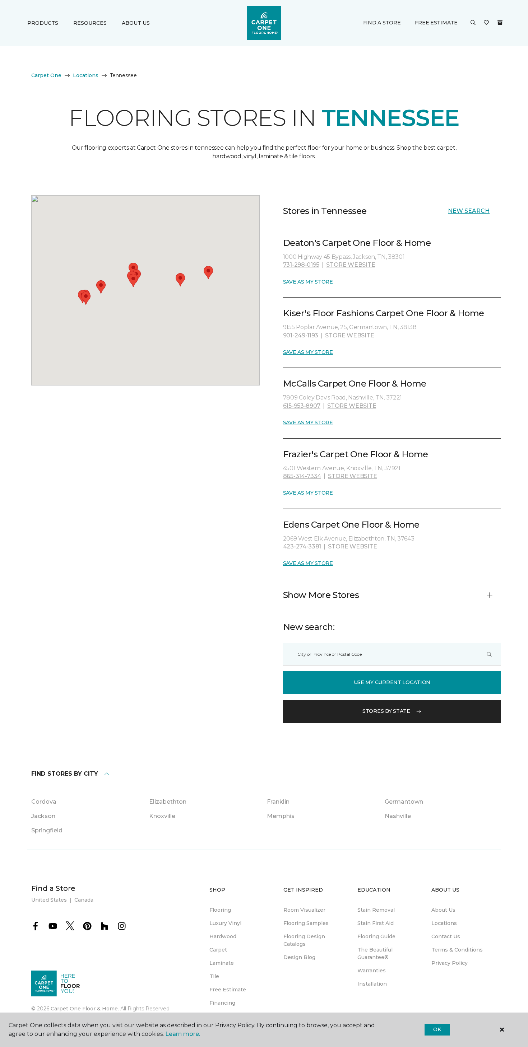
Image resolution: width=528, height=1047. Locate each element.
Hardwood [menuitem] (222, 936)
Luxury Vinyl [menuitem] (225, 923)
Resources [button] (90, 23)
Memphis (281, 816)
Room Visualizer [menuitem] (304, 910)
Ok (437, 1029)
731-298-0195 (301, 264)
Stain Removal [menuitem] (376, 910)
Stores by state (386, 711)
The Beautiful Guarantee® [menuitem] (375, 953)
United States (49, 900)
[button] (473, 23)
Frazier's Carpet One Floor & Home (355, 454)
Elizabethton (167, 801)
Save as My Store (308, 282)
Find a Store (382, 22)
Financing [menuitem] (222, 1003)
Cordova (43, 801)
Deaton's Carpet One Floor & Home (357, 243)
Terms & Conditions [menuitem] (457, 949)
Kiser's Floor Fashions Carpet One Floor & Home (383, 313)
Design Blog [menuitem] (299, 957)
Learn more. (182, 1033)
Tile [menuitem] (214, 976)
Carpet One (46, 75)
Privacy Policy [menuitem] (449, 963)
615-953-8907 (301, 405)
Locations (85, 75)
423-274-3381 (302, 546)
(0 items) (499, 22)
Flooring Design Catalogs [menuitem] (304, 940)
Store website (350, 264)
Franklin (278, 801)
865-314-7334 (302, 476)
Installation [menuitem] (372, 984)
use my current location (392, 682)
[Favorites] (486, 23)
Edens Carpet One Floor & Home (351, 524)
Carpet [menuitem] (218, 949)
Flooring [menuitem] (220, 910)
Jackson (43, 816)
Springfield (46, 830)
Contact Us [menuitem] (445, 936)
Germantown (404, 801)
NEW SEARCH (469, 210)
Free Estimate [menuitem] (227, 989)
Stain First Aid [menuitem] (375, 923)
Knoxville (162, 816)
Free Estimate (436, 22)
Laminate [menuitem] (221, 963)
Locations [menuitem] (444, 923)
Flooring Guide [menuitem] (376, 936)
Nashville (398, 816)
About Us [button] (136, 23)
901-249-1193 (300, 335)
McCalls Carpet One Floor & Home (354, 383)
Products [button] (42, 23)
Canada (83, 900)
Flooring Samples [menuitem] (306, 923)
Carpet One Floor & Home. (85, 1008)
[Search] (489, 654)
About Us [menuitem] (443, 910)
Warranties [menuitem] (371, 970)
